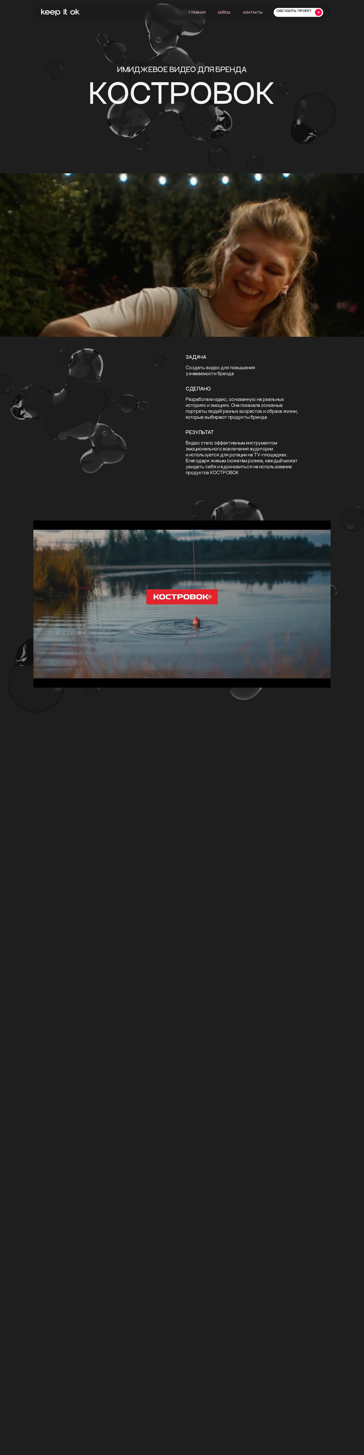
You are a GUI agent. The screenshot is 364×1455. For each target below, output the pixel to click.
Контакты (252, 12)
